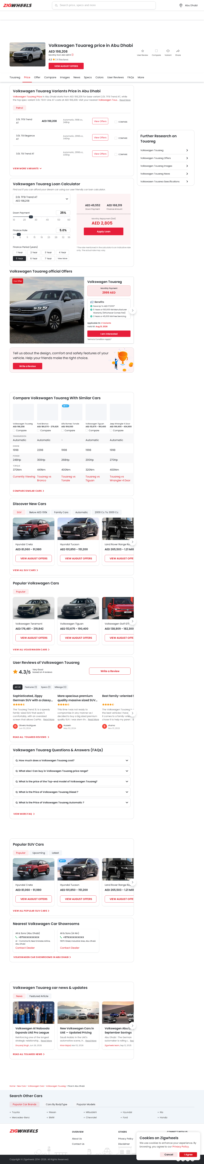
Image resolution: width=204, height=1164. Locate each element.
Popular (21, 591)
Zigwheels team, (112, 1045)
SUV (19, 512)
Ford (125, 1117)
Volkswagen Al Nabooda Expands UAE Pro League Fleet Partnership (32, 1030)
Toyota (16, 1112)
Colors (99, 77)
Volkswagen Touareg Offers (155, 158)
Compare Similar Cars (27, 490)
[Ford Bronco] (47, 412)
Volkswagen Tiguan (95, 423)
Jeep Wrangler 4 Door (120, 423)
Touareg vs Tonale (68, 478)
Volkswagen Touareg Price (27, 96)
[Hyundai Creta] (33, 529)
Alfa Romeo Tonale (70, 423)
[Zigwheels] (17, 5)
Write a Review (27, 366)
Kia (161, 1112)
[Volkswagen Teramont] (33, 608)
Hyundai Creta (24, 544)
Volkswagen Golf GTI (117, 623)
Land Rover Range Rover (119, 544)
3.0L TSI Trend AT (25, 153)
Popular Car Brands (24, 1104)
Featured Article (38, 996)
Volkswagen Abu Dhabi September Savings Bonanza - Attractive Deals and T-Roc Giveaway (121, 1030)
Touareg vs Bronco (44, 478)
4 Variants (106, 323)
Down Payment (21, 212)
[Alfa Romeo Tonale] (71, 412)
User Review (142, 55)
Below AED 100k (38, 512)
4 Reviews (62, 59)
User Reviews (115, 77)
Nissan (52, 1112)
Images (65, 77)
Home (12, 1086)
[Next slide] (132, 310)
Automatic (81, 512)
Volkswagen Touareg (23, 423)
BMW (52, 1117)
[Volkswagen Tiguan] (96, 412)
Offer (37, 77)
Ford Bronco (42, 423)
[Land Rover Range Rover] (123, 529)
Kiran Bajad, (66, 1045)
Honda (163, 1117)
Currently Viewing (24, 476)
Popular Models (86, 1104)
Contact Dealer (25, 948)
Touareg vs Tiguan (93, 478)
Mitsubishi (91, 1112)
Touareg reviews (35, 737)
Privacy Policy (125, 1138)
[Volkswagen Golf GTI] (123, 608)
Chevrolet (91, 1117)
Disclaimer (124, 1144)
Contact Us (78, 1144)
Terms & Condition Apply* (99, 339)
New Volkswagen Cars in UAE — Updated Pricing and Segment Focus (77, 1030)
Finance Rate (20, 230)
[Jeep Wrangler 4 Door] (120, 412)
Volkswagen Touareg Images (156, 165)
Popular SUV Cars (35, 910)
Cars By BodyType (56, 1104)
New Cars (21, 1086)
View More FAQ (23, 813)
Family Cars (61, 512)
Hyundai (127, 1112)
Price (27, 77)
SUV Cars (30, 570)
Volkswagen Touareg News (155, 173)
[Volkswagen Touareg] (23, 412)
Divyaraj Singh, (22, 1045)
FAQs (130, 77)
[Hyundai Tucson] (78, 529)
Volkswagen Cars (35, 649)
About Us (77, 1138)
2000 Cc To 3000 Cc (106, 512)
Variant (168, 55)
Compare (156, 55)
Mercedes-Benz (20, 1117)
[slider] (31, 216)
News (76, 77)
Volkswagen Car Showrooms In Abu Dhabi (41, 957)
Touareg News (33, 1054)
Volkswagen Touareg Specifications (159, 181)
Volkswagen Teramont (28, 623)
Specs (88, 77)
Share (178, 55)
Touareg (15, 77)
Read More (46, 1040)
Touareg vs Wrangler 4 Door (120, 478)
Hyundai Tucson (69, 544)
